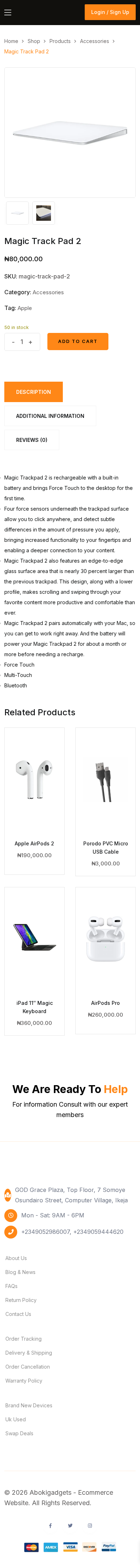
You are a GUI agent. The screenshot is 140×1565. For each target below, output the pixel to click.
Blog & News (20, 1272)
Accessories (48, 292)
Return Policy (21, 1300)
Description (33, 392)
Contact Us (18, 1314)
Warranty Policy (23, 1381)
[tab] (33, 392)
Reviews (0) (31, 440)
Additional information (50, 416)
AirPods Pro (105, 1003)
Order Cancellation (27, 1367)
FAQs (11, 1286)
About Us (16, 1258)
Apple (25, 308)
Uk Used (15, 1419)
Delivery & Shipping (28, 1353)
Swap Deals (19, 1433)
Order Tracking (23, 1339)
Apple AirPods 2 (34, 843)
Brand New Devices (28, 1405)
